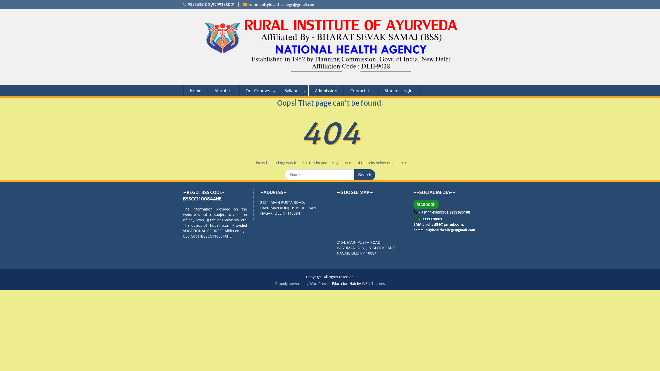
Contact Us (361, 91)
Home (195, 91)
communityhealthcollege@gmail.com (282, 4)
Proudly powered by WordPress (301, 283)
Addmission (326, 91)
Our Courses (258, 91)
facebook (426, 204)
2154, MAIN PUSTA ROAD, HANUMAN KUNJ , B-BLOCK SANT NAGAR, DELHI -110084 (366, 248)
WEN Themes (373, 283)
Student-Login (398, 91)
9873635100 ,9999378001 (211, 4)
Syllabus (293, 91)
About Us (223, 91)
